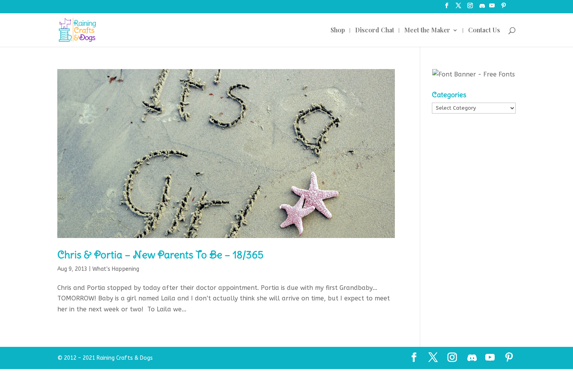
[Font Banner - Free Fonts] (473, 74)
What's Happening (115, 269)
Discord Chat (374, 30)
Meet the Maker (427, 30)
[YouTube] (492, 8)
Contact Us (484, 30)
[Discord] (482, 8)
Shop (338, 30)
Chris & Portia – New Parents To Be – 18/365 (160, 254)
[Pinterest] (503, 8)
